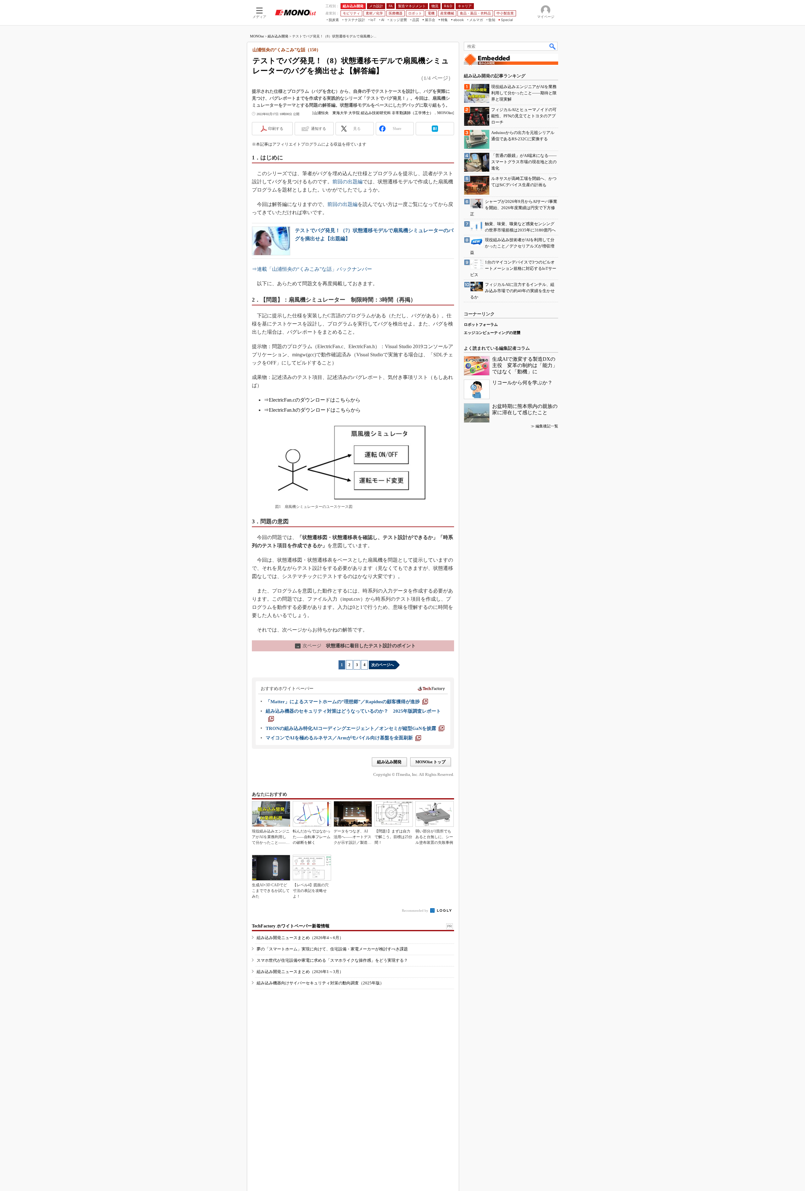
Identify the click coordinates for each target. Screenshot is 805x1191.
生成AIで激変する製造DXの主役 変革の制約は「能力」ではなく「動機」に (525, 365)
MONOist (257, 36)
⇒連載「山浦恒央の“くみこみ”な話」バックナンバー (312, 269)
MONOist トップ (430, 762)
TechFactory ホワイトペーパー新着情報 (291, 926)
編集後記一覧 (547, 426)
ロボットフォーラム (481, 324)
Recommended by (415, 910)
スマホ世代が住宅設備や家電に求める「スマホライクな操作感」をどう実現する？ (332, 960)
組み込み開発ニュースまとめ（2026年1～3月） (300, 971)
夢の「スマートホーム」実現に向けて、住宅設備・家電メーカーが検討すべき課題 (332, 949)
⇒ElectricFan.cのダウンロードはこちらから (312, 400)
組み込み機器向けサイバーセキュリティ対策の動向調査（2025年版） (320, 983)
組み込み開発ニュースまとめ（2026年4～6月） (300, 937)
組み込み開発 (278, 36)
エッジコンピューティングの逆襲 (492, 333)
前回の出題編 (347, 181)
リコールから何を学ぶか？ (522, 382)
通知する (318, 128)
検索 (553, 46)
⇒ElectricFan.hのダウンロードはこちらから (312, 410)
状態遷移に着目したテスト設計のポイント (356, 645)
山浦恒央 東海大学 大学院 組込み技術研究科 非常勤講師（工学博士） (373, 113)
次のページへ (382, 665)
